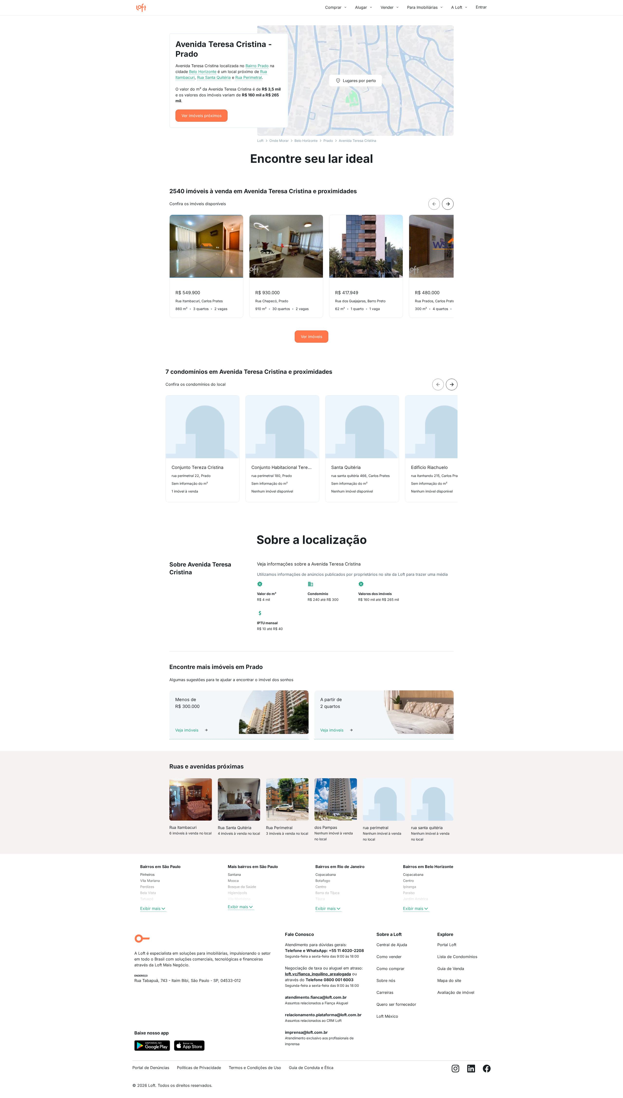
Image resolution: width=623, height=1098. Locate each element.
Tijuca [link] (320, 899)
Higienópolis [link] (237, 893)
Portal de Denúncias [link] (150, 1067)
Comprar (333, 7)
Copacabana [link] (325, 874)
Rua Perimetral (248, 77)
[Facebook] (487, 1070)
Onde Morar (279, 140)
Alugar (361, 7)
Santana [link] (234, 874)
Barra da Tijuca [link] (327, 893)
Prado (328, 140)
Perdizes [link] (147, 887)
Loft (260, 140)
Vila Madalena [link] (239, 899)
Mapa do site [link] (449, 980)
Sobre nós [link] (385, 980)
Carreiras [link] (384, 992)
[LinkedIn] (471, 1070)
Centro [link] (320, 887)
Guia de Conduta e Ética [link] (311, 1067)
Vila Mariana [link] (150, 880)
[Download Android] (152, 1046)
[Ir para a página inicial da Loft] (143, 8)
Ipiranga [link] (409, 887)
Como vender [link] (389, 956)
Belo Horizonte (306, 140)
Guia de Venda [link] (450, 968)
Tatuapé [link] (146, 899)
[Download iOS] (189, 1046)
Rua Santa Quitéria (214, 77)
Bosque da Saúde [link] (242, 887)
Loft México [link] (387, 1016)
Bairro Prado (257, 65)
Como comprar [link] (390, 968)
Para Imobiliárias (422, 7)
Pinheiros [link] (147, 874)
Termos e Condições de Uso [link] (255, 1067)
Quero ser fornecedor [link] (396, 1004)
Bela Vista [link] (148, 893)
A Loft (456, 7)
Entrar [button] (481, 7)
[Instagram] (455, 1070)
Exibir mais (150, 908)
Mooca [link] (233, 880)
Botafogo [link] (322, 880)
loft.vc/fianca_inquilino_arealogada (318, 973)
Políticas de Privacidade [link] (199, 1067)
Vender (387, 7)
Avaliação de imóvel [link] (455, 992)
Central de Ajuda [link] (391, 944)
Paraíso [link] (409, 893)
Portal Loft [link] (446, 944)
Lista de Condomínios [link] (457, 956)
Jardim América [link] (415, 899)
